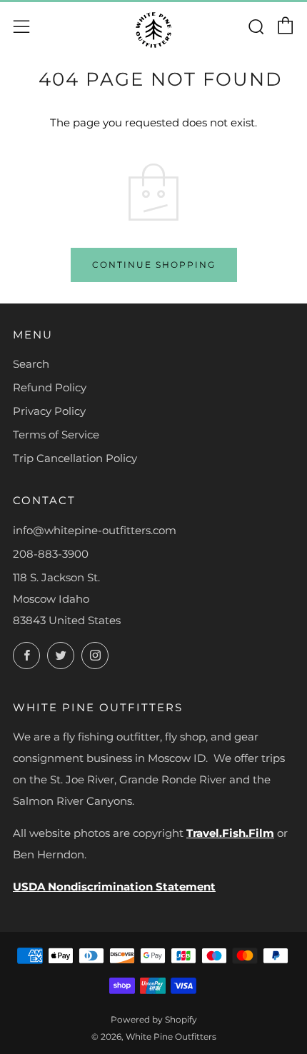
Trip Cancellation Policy (75, 458)
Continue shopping (154, 264)
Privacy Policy (49, 411)
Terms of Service (56, 434)
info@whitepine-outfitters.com (94, 530)
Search (31, 364)
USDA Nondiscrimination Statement (114, 886)
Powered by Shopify (154, 1019)
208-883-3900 (51, 554)
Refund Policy (49, 387)
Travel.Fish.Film (230, 833)
